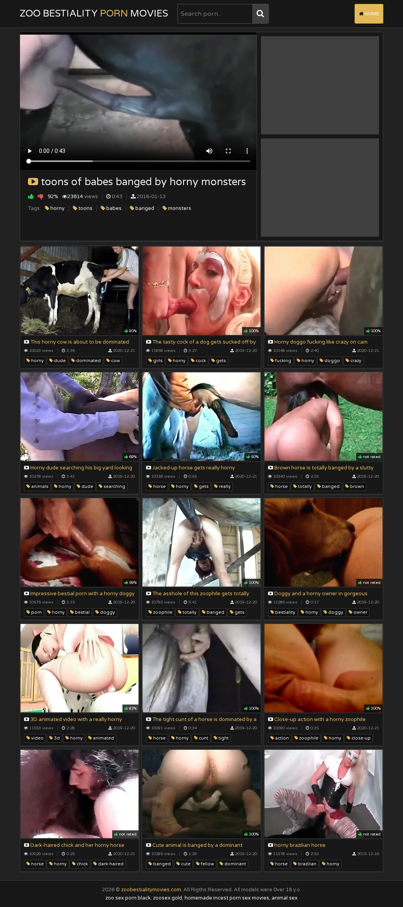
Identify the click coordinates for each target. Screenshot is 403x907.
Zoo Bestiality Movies (94, 13)
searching (113, 486)
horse (159, 486)
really (224, 486)
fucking (282, 360)
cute (185, 864)
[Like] (31, 196)
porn (36, 612)
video (37, 738)
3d (56, 738)
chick (82, 864)
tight (223, 738)
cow (115, 360)
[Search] (260, 13)
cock (200, 360)
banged (144, 208)
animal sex (285, 898)
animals (39, 486)
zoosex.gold (167, 898)
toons (84, 208)
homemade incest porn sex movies (227, 898)
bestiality (284, 612)
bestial (82, 612)
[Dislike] (41, 196)
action (281, 738)
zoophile (162, 612)
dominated (88, 360)
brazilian (306, 864)
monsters (179, 208)
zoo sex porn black (128, 898)
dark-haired (110, 864)
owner (359, 612)
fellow (207, 864)
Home (371, 14)
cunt (203, 738)
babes (113, 208)
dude (59, 360)
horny (57, 208)
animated (103, 738)
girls (157, 360)
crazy (355, 360)
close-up (360, 738)
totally (304, 486)
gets (220, 360)
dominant (234, 864)
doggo (331, 360)
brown (356, 486)
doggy (107, 612)
